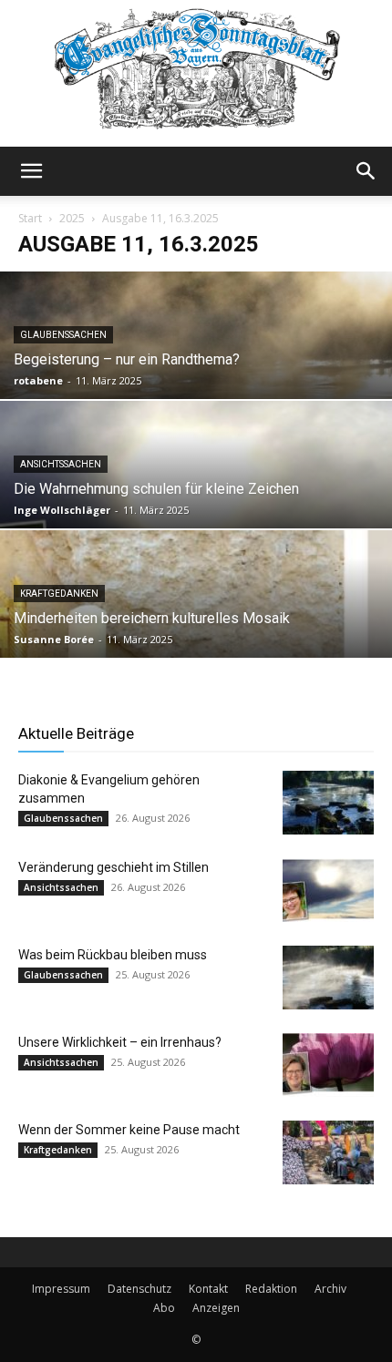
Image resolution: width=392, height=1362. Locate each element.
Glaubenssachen (63, 335)
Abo (164, 1308)
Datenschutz (139, 1288)
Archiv (330, 1288)
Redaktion (271, 1288)
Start (30, 218)
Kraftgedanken (59, 594)
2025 (72, 218)
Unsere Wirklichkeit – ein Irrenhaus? (120, 1042)
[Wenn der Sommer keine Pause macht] (328, 1152)
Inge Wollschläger (62, 510)
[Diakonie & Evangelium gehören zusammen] (328, 803)
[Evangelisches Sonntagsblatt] (196, 73)
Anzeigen (216, 1308)
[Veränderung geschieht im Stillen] (328, 890)
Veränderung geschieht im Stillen (113, 867)
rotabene (38, 380)
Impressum (61, 1288)
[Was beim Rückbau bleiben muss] (328, 977)
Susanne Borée (54, 639)
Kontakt (208, 1288)
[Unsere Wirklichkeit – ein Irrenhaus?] (328, 1065)
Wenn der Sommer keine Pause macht (129, 1129)
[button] (31, 171)
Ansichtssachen (60, 464)
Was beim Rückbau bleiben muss (112, 954)
